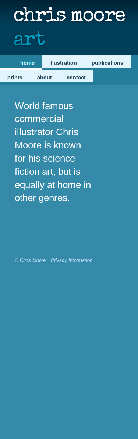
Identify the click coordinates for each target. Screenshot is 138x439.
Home (27, 62)
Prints (14, 77)
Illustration (63, 62)
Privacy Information (71, 260)
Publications (107, 62)
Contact (76, 77)
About (44, 77)
